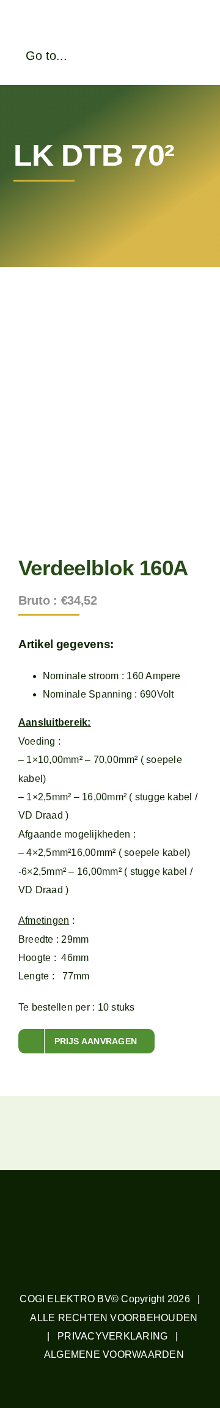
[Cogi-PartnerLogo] (165, 29)
